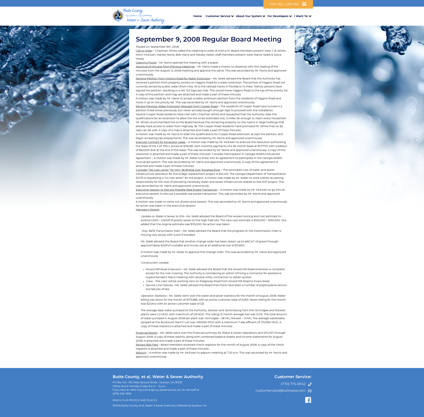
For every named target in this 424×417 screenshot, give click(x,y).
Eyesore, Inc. (199, 405)
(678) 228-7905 (122, 393)
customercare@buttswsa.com (281, 390)
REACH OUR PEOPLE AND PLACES (135, 400)
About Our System (249, 16)
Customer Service (218, 16)
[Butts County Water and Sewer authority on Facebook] (308, 400)
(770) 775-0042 (293, 384)
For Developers (278, 16)
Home (197, 16)
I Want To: (301, 16)
